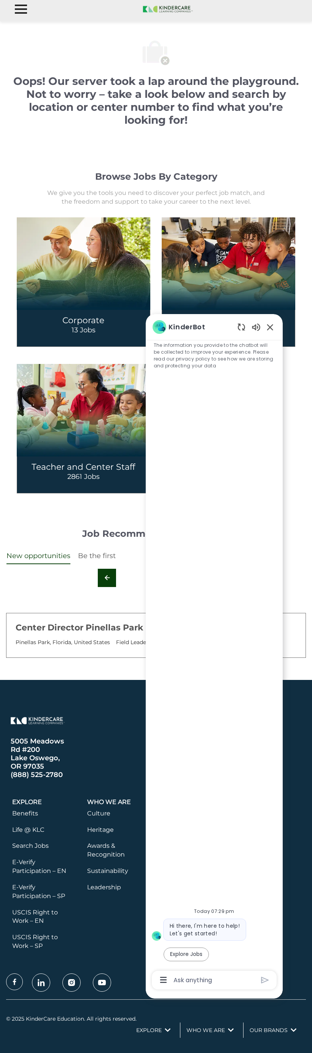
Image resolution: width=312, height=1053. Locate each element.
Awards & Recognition (106, 850)
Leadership (104, 887)
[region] (214, 652)
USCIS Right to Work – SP (35, 941)
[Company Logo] (166, 8)
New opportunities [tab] (38, 556)
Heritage (100, 829)
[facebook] (14, 981)
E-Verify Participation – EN (39, 866)
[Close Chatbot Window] (270, 327)
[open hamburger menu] (21, 9)
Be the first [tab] (97, 556)
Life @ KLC (28, 829)
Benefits (25, 813)
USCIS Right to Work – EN (35, 917)
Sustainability (107, 870)
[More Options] (163, 979)
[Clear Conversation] (241, 327)
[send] (265, 980)
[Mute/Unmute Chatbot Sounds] (256, 326)
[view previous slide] (107, 578)
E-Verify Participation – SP (38, 892)
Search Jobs (30, 845)
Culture (98, 813)
